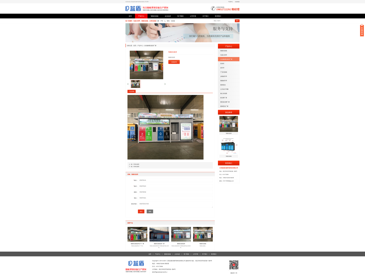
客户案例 (180, 16)
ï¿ (165, 21)
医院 (168, 21)
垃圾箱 (173, 21)
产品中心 (230, 1)
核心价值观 (223, 93)
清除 (150, 211)
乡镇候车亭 (223, 76)
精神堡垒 (223, 85)
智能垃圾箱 (154, 16)
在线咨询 (174, 62)
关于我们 (205, 16)
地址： (136, 198)
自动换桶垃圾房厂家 (226, 59)
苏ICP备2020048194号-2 (159, 272)
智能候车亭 (223, 80)
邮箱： (136, 192)
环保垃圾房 (136, 164)
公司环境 (193, 16)
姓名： (135, 180)
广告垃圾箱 (223, 72)
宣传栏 (222, 63)
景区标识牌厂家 (225, 102)
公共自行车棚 (224, 89)
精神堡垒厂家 (224, 106)
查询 (237, 20)
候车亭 (222, 68)
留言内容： (134, 204)
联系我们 (218, 16)
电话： (135, 186)
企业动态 (237, 1)
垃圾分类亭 (223, 55)
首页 (130, 16)
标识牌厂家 (223, 98)
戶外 (161, 21)
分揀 (157, 21)
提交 (141, 211)
